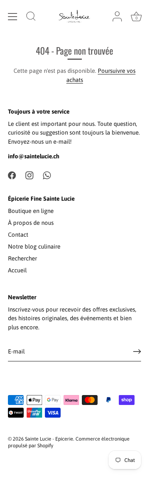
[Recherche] (31, 17)
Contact (18, 234)
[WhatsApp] (47, 174)
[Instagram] (29, 174)
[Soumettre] (137, 351)
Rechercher (22, 258)
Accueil (17, 270)
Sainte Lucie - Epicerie (49, 439)
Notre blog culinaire (34, 246)
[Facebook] (12, 174)
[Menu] (12, 16)
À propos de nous (31, 222)
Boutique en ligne (31, 210)
